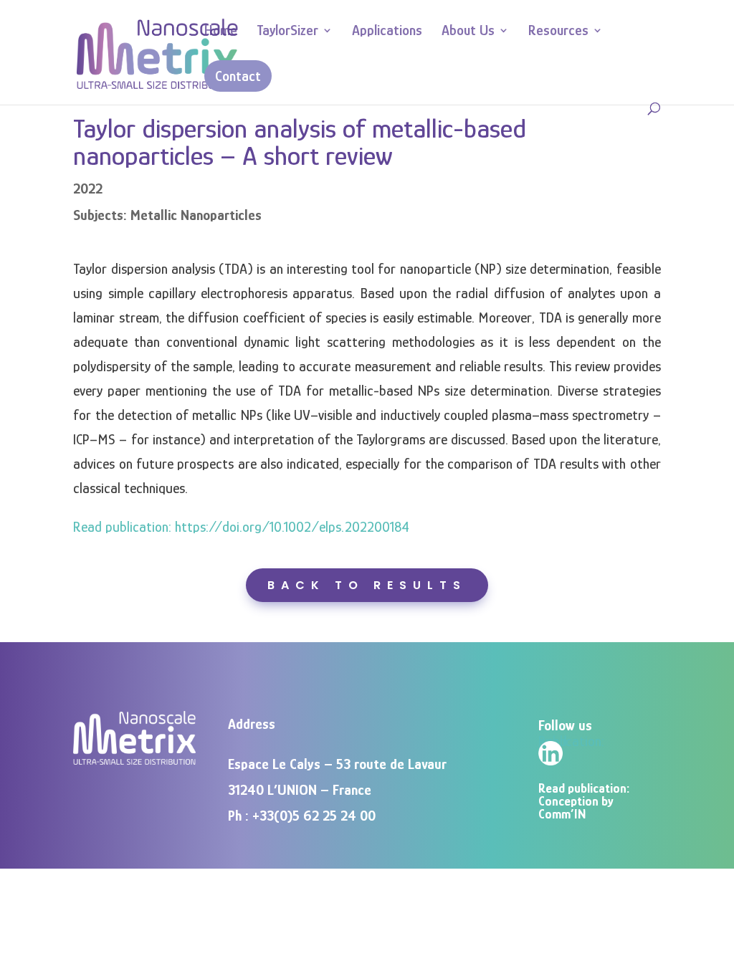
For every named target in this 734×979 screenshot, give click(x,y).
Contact (238, 76)
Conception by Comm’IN (576, 807)
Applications (387, 31)
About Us (468, 31)
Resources (558, 31)
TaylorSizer (287, 31)
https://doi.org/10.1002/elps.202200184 (292, 527)
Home (220, 31)
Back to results (367, 585)
